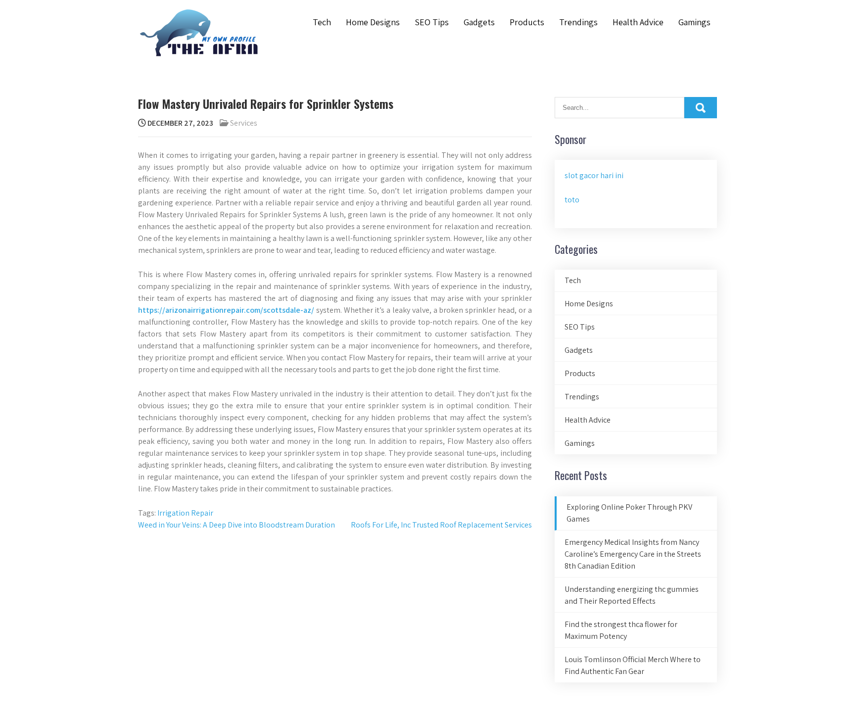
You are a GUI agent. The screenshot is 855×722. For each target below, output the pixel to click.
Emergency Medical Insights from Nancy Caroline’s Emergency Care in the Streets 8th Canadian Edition (633, 554)
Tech (322, 22)
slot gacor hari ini (594, 175)
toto (572, 199)
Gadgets (479, 22)
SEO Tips (432, 22)
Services (243, 123)
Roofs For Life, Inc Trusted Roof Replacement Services (441, 525)
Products (527, 22)
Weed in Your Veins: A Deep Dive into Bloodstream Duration (236, 525)
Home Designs (373, 22)
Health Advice (638, 22)
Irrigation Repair (185, 513)
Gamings (694, 22)
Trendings (578, 22)
